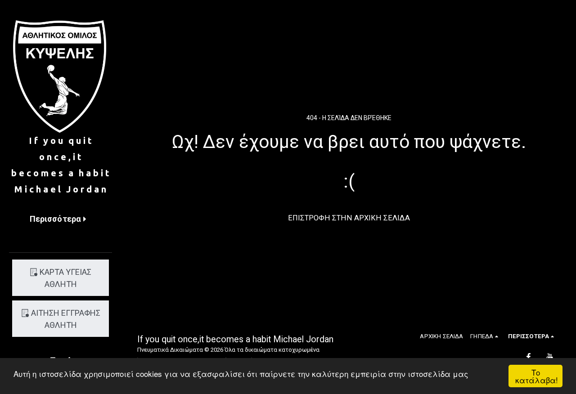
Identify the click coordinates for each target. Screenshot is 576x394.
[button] (485, 336)
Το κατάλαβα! (536, 376)
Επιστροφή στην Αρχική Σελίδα (349, 218)
